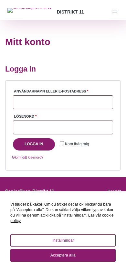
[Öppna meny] (115, 11)
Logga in (34, 144)
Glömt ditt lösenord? (27, 157)
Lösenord (40, 116)
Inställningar (63, 240)
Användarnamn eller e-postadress (63, 91)
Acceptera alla (63, 255)
